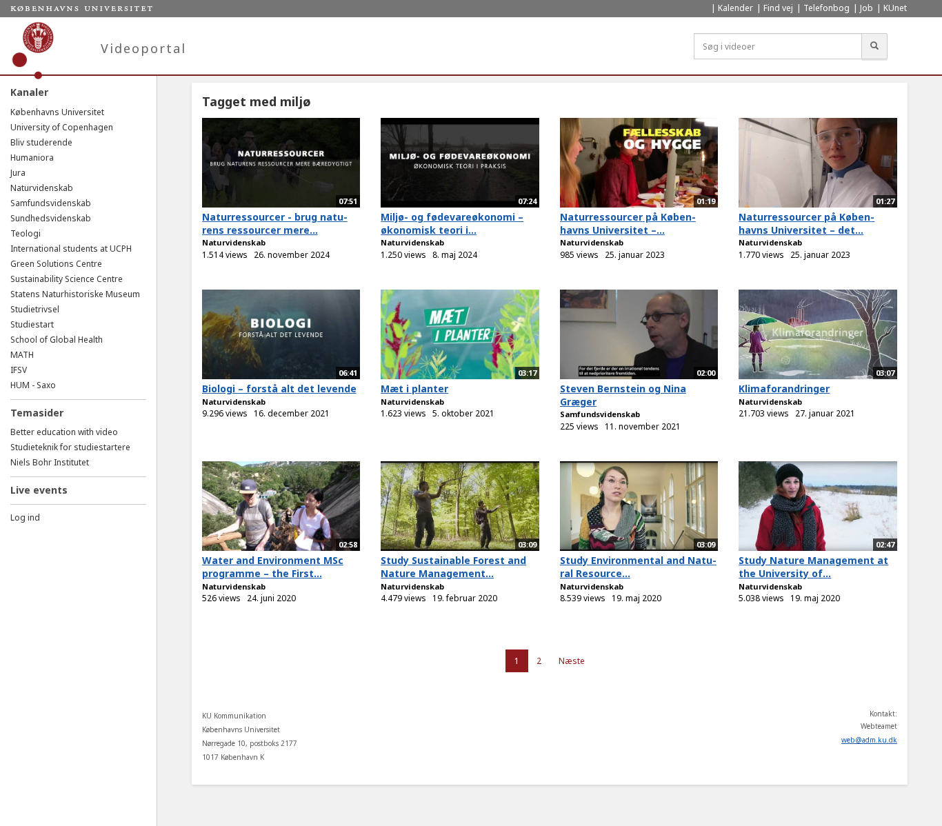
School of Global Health (56, 339)
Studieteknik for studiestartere (70, 447)
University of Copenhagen (61, 127)
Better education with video (64, 432)
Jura (18, 173)
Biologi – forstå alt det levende (279, 388)
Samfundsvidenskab (50, 203)
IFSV (18, 370)
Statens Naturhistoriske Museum (75, 294)
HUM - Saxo (33, 385)
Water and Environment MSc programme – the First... (272, 567)
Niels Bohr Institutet (49, 462)
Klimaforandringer (784, 388)
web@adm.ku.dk (869, 740)
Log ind (25, 517)
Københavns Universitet (57, 112)
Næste (572, 661)
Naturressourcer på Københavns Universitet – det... (806, 223)
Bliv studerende (41, 142)
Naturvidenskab (41, 188)
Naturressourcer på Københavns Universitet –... (628, 223)
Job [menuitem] (866, 8)
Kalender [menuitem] (735, 8)
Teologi (25, 233)
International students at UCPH (71, 248)
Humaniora (32, 157)
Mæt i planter (414, 388)
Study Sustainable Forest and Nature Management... (453, 567)
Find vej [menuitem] (778, 8)
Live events (39, 489)
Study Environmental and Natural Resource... (638, 567)
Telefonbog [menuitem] (826, 8)
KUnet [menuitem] (895, 8)
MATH (22, 355)
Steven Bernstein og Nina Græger (623, 395)
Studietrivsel (34, 309)
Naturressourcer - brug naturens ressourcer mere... (275, 223)
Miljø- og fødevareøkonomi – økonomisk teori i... (452, 223)
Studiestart (32, 324)
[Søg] (874, 46)
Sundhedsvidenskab (50, 218)
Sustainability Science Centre (66, 279)
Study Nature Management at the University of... (813, 567)
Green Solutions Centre (56, 264)
